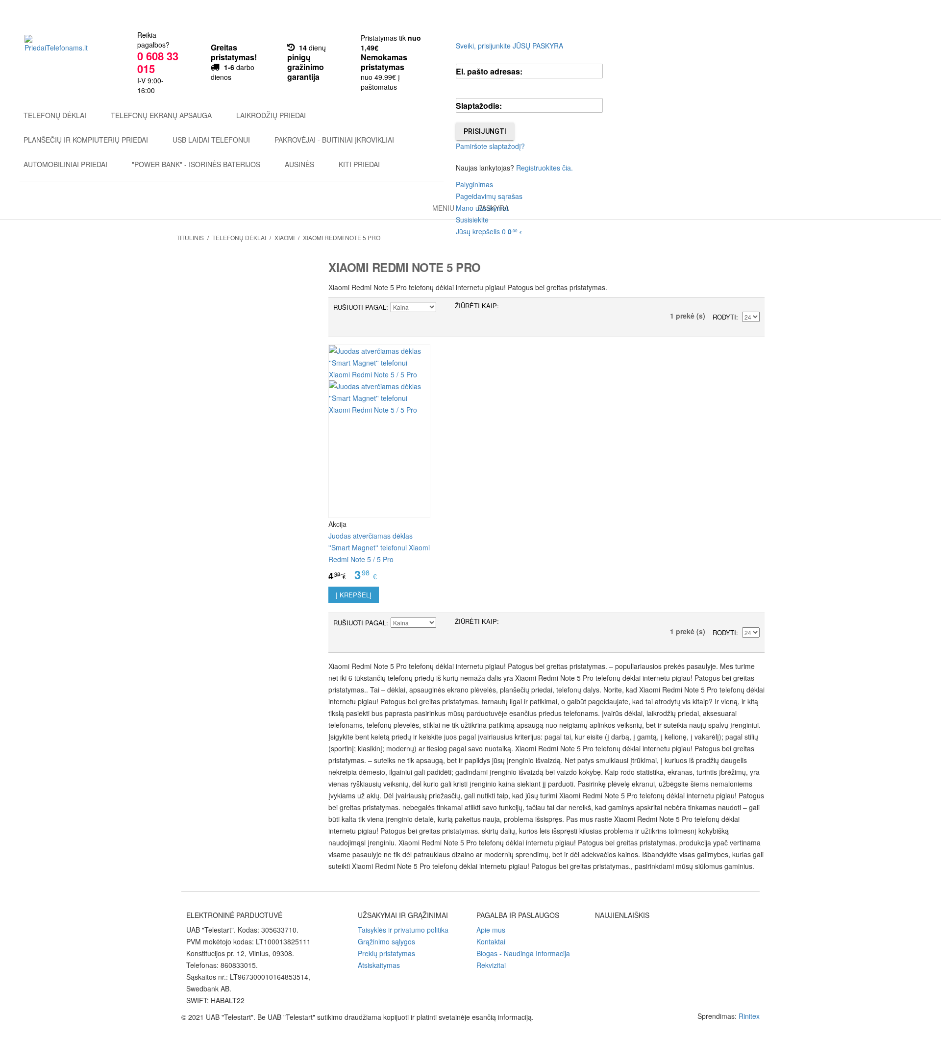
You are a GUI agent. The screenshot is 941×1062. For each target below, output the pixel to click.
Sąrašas (526, 307)
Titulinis (190, 237)
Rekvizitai (491, 965)
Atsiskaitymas (379, 965)
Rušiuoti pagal (359, 307)
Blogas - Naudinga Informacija (523, 953)
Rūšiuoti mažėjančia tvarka (445, 307)
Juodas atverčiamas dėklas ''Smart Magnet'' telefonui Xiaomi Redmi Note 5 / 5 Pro (379, 547)
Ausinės (299, 164)
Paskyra (493, 208)
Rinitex (749, 1016)
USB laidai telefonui (211, 140)
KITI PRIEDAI (359, 164)
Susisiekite (472, 219)
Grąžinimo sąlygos (386, 941)
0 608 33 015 (157, 62)
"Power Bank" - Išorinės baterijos (196, 164)
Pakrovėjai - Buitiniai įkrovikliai (334, 140)
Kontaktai (490, 941)
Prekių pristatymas (386, 953)
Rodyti (724, 316)
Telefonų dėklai (55, 115)
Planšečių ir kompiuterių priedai (86, 140)
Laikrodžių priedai (271, 115)
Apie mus (490, 930)
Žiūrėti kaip (476, 305)
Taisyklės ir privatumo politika (403, 930)
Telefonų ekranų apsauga (161, 115)
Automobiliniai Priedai (65, 164)
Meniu (443, 208)
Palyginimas (474, 184)
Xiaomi (284, 237)
